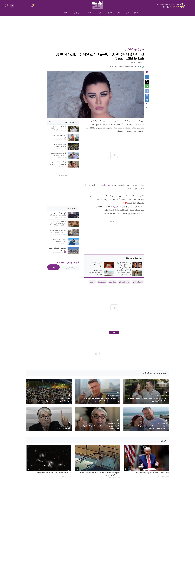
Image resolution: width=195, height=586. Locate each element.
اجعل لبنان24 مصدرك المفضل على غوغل (125, 66)
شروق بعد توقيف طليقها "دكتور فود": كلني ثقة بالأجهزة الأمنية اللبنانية (58, 154)
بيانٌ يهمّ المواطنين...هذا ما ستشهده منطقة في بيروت (58, 231)
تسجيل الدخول (166, 7)
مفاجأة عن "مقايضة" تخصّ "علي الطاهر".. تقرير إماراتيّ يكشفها (58, 223)
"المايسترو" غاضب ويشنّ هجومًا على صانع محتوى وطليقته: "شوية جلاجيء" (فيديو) (58, 136)
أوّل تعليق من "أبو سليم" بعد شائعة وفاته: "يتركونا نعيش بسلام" (57, 163)
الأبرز (127, 12)
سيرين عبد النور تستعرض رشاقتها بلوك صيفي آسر (95, 273)
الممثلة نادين (119, 120)
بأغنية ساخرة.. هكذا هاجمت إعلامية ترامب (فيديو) (151, 473)
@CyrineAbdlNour (121, 210)
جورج (116, 206)
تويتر (103, 120)
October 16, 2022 (110, 213)
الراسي (111, 120)
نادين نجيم (90, 120)
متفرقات (66, 12)
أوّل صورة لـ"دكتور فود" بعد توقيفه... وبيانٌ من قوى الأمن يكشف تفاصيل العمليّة (57, 214)
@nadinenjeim (109, 210)
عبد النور (134, 124)
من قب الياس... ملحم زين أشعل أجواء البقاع (59, 145)
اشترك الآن (176, 7)
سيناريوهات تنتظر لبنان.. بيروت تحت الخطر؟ (57, 249)
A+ (147, 104)
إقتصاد (89, 12)
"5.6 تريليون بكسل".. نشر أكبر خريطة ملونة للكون (54, 473)
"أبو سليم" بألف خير (63, 428)
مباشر (136, 12)
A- (147, 108)
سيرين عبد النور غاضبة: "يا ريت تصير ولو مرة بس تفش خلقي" (124, 273)
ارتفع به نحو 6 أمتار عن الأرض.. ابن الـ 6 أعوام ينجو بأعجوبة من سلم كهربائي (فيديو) (98, 474)
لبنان (118, 12)
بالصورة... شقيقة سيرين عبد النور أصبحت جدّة (95, 265)
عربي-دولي (77, 12)
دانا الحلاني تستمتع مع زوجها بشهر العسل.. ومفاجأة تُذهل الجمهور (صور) (57, 128)
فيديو (110, 12)
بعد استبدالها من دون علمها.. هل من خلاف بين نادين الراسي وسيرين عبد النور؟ (124, 266)
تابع (114, 332)
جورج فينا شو (106, 185)
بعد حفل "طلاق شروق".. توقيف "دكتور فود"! (59, 240)
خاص (100, 12)
